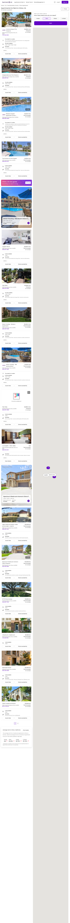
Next (50, 23)
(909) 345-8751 (5, 161)
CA (5, 5)
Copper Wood (6, 246)
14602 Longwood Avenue (9, 703)
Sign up (65, 2)
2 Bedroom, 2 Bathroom (8, 635)
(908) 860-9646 (5, 118)
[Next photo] (30, 19)
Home (2, 5)
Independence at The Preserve (10, 75)
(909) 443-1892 (5, 288)
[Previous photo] (3, 19)
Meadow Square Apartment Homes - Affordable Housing (11, 115)
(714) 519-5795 (5, 637)
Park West (5, 285)
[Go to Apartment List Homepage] (7, 2)
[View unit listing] (28, 223)
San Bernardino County (12, 5)
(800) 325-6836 (5, 670)
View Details (8, 461)
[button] (46, 475)
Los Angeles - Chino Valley (9, 445)
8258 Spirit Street (6, 667)
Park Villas (4, 407)
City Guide (26, 730)
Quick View (8, 53)
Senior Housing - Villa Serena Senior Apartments (11, 366)
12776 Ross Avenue (7, 599)
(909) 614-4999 (5, 409)
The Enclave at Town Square (9, 158)
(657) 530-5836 (5, 566)
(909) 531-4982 (5, 249)
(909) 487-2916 (5, 369)
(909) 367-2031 (5, 529)
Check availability (22, 53)
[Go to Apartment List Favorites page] (54, 2)
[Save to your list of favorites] (28, 14)
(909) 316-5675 (5, 449)
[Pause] (30, 189)
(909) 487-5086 (5, 328)
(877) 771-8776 (5, 706)
